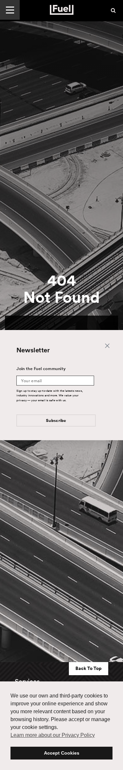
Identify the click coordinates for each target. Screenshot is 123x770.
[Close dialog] (107, 345)
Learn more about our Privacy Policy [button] (52, 735)
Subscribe (56, 420)
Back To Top (88, 668)
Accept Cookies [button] (61, 753)
